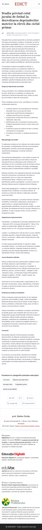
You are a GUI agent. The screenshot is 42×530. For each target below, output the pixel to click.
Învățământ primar (21, 384)
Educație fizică (7, 384)
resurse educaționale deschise (20, 442)
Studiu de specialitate (10, 389)
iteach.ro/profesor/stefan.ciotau (27, 426)
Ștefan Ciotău (10, 33)
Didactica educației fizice (20, 380)
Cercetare (6, 380)
